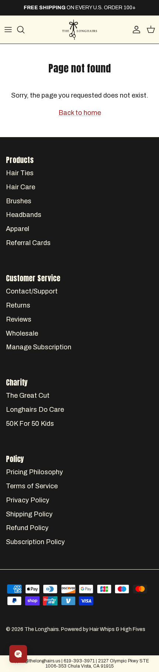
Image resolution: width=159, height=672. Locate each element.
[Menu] (8, 29)
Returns (18, 305)
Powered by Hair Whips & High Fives (103, 629)
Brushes (18, 201)
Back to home (79, 112)
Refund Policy (27, 528)
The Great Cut (28, 395)
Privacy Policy (27, 500)
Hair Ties (20, 173)
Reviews (18, 319)
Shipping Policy (29, 514)
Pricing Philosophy (34, 472)
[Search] (24, 29)
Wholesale (22, 333)
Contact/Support (32, 291)
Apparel (17, 229)
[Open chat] (18, 654)
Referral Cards (28, 243)
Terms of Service (32, 486)
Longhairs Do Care (35, 409)
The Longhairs (41, 629)
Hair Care (20, 187)
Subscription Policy (35, 542)
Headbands (23, 214)
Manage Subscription (38, 347)
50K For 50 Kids (30, 423)
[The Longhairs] (79, 29)
